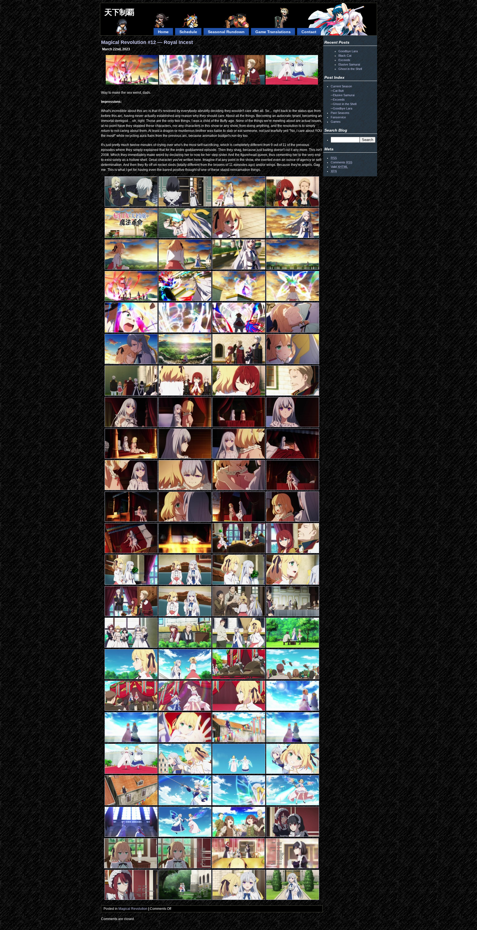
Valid (339, 166)
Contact (308, 32)
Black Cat (344, 55)
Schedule (188, 32)
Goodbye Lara (348, 51)
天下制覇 (119, 12)
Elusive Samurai (349, 64)
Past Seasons (340, 112)
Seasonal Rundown (226, 32)
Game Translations (273, 32)
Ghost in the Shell (350, 68)
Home (163, 32)
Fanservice (338, 117)
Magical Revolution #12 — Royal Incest (147, 42)
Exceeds (344, 60)
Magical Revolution (132, 909)
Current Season (341, 86)
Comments (341, 162)
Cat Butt (338, 90)
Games (336, 121)
